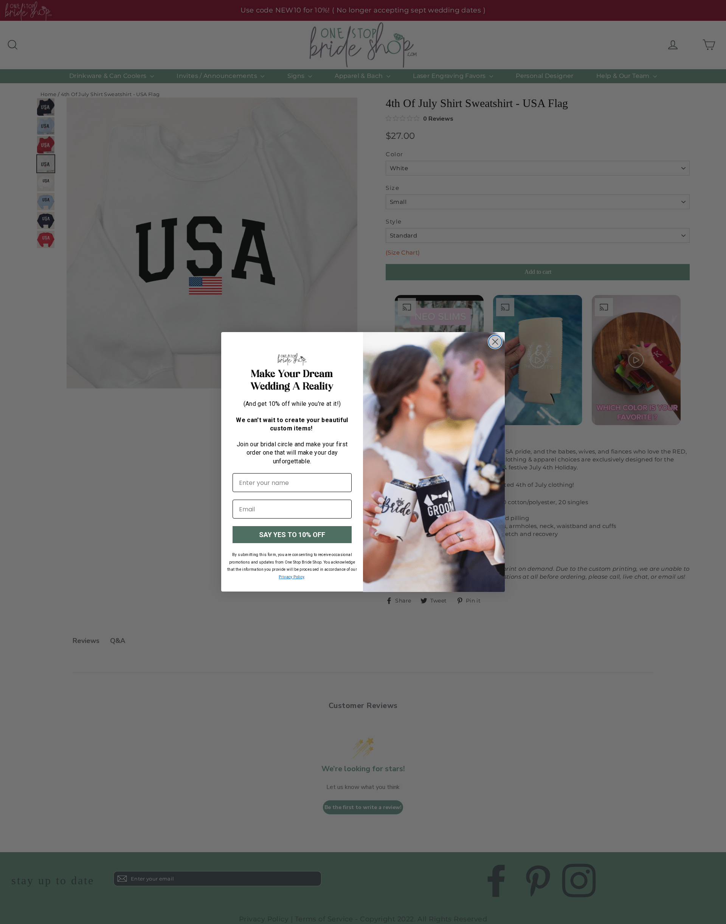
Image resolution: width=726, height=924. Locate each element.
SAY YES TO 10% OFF (292, 535)
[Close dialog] (495, 341)
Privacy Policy (291, 577)
